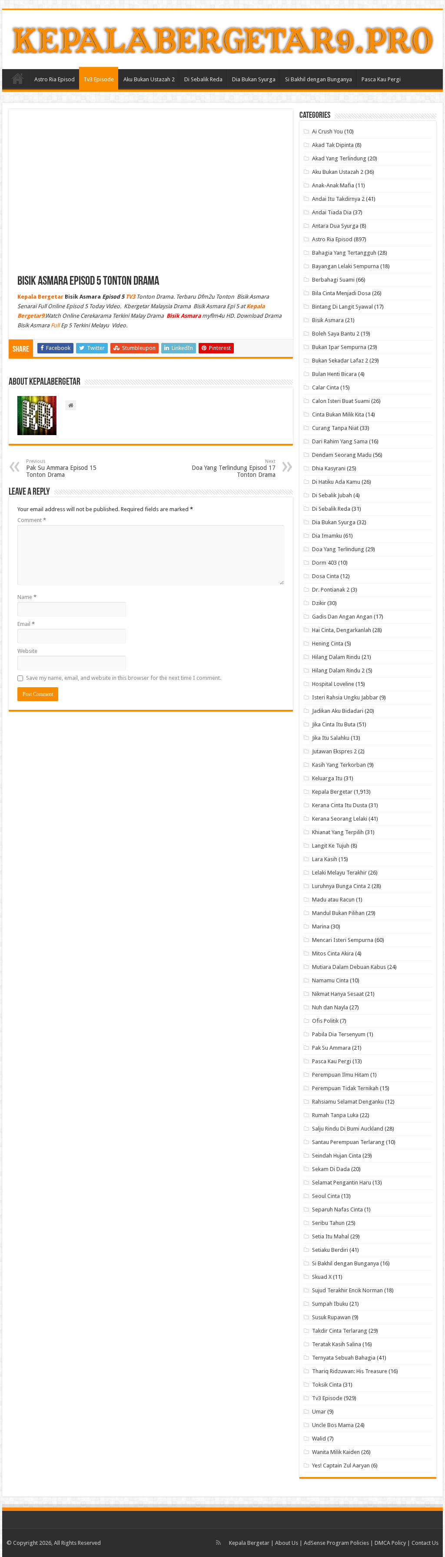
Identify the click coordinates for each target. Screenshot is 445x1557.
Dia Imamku (327, 535)
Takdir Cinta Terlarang (339, 1330)
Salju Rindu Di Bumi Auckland (347, 1128)
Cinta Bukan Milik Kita (338, 414)
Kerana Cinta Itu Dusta (339, 805)
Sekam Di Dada (331, 1169)
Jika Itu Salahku (330, 738)
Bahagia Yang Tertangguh (344, 253)
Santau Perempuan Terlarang (348, 1142)
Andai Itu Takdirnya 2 (338, 199)
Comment (31, 520)
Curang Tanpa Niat (335, 428)
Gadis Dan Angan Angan (342, 616)
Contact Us (425, 1543)
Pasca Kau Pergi (381, 79)
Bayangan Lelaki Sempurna (345, 266)
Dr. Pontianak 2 (330, 589)
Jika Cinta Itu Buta (333, 724)
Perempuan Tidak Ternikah (345, 1088)
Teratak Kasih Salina (336, 1344)
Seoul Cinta (326, 1196)
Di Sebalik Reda (203, 79)
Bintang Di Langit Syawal (342, 306)
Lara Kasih (324, 859)
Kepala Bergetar (332, 791)
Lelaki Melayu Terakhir (339, 872)
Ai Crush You (327, 131)
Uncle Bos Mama (333, 1425)
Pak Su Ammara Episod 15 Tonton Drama (61, 468)
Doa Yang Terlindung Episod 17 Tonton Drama (234, 468)
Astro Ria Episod (54, 79)
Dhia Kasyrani (328, 468)
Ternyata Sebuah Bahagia (343, 1357)
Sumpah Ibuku (330, 1304)
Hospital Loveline (333, 684)
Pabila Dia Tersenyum (338, 1034)
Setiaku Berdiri (330, 1250)
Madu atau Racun (333, 899)
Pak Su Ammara (331, 1048)
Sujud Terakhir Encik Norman (347, 1290)
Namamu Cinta (330, 980)
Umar (319, 1411)
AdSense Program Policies (336, 1543)
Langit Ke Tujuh (330, 845)
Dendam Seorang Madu (342, 455)
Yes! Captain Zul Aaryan (341, 1465)
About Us (286, 1543)
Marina (320, 926)
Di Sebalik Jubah (332, 495)
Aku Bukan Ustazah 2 (149, 79)
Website (27, 651)
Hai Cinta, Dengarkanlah (341, 630)
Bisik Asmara (328, 320)
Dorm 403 (324, 562)
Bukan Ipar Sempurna (339, 347)
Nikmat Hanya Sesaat (338, 994)
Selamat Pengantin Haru (341, 1182)
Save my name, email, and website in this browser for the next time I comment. (123, 678)
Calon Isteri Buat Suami (341, 401)
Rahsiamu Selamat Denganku (348, 1101)
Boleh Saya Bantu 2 (335, 333)
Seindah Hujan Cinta (336, 1155)
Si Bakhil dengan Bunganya (318, 79)
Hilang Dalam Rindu (336, 657)
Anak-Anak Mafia (333, 185)
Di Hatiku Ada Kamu (336, 482)
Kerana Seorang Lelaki (339, 818)
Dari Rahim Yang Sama (340, 441)
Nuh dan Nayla (330, 1007)
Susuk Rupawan (331, 1317)
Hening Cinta (327, 643)
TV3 (130, 296)
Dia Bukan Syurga (254, 79)
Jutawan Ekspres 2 (334, 751)
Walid (319, 1438)
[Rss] (218, 1542)
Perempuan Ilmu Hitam (340, 1074)
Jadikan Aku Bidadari (337, 711)
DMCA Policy (391, 1543)
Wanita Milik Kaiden (336, 1452)
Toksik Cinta (327, 1384)
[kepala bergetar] (222, 37)
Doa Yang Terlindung (338, 549)
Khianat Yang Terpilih (338, 832)
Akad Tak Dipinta (333, 145)
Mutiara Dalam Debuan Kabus (349, 967)
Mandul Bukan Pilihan (338, 913)
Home (18, 78)
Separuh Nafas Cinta (337, 1209)
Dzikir (319, 603)
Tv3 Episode (98, 79)
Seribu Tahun (328, 1223)
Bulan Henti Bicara (334, 374)
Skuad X (322, 1277)
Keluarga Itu (327, 778)
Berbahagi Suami (333, 279)
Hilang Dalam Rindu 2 (338, 670)
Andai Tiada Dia (332, 212)
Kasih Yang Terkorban (339, 765)
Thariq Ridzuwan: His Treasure (349, 1371)
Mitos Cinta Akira (333, 953)
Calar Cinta (325, 387)
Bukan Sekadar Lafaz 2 (340, 360)
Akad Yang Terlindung (339, 158)
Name (27, 597)
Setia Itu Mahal (330, 1236)
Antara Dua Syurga (335, 226)
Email (26, 624)
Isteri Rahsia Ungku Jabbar (345, 697)
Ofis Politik (325, 1021)
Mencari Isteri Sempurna (342, 940)
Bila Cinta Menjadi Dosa (341, 293)
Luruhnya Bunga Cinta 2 (341, 886)
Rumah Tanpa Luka (335, 1115)
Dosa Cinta (325, 576)
